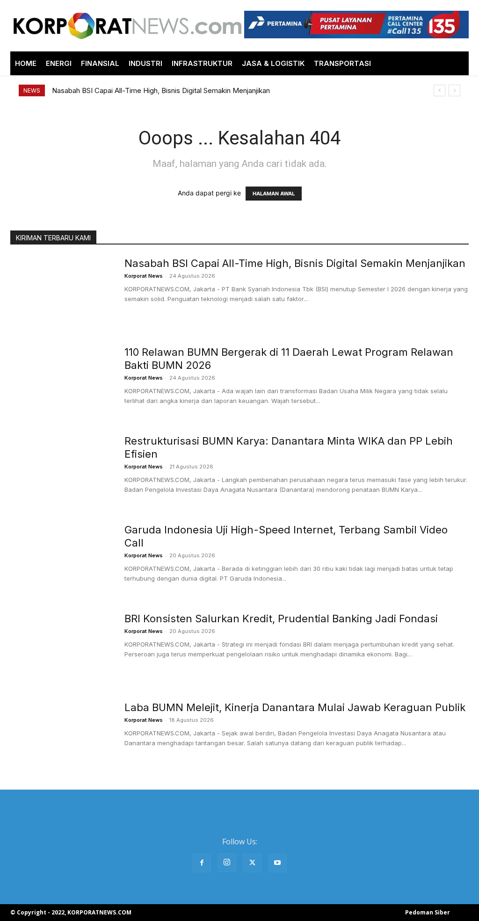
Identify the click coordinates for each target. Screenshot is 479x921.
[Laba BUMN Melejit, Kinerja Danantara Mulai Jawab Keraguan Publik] (61, 736)
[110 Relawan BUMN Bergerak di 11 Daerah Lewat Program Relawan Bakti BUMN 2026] (61, 380)
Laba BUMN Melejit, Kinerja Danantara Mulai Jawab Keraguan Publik (294, 707)
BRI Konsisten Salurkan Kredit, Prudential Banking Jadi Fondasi (281, 618)
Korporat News (143, 276)
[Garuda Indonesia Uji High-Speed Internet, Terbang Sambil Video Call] (61, 558)
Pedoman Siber (427, 912)
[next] (454, 90)
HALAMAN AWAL (274, 193)
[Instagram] (227, 862)
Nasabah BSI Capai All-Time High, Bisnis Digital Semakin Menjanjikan (161, 90)
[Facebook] (201, 863)
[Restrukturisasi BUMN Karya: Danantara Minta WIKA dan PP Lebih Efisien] (61, 469)
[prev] (439, 90)
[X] (252, 863)
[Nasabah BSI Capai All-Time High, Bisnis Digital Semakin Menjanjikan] (61, 292)
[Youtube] (277, 863)
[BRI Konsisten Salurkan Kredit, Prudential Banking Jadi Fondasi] (61, 647)
